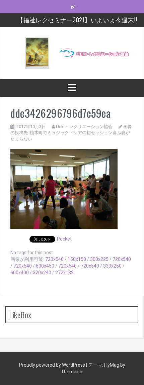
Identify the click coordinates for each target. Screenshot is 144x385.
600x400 (19, 272)
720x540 (54, 259)
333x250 (112, 266)
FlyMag (111, 365)
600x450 (45, 266)
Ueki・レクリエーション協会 (84, 126)
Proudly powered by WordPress (52, 365)
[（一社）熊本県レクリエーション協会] (72, 52)
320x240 (42, 272)
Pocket (64, 239)
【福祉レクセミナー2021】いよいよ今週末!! (77, 19)
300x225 (99, 259)
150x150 (77, 259)
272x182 (64, 272)
